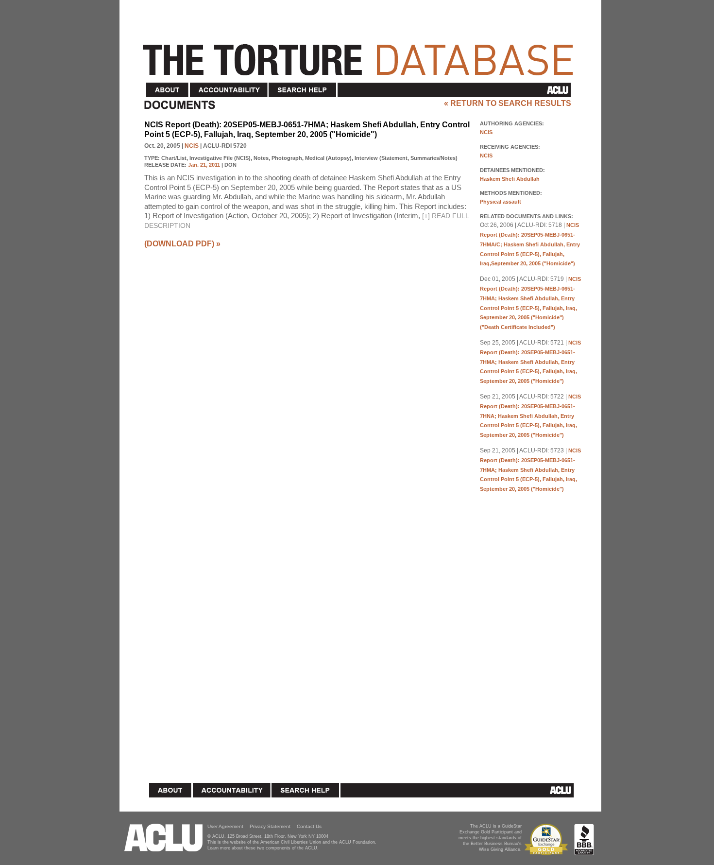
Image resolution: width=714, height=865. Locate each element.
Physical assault (500, 202)
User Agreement (225, 826)
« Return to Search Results (507, 103)
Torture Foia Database (361, 54)
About (167, 90)
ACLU (456, 90)
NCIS (192, 145)
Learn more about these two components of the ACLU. (263, 848)
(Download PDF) (179, 244)
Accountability (229, 90)
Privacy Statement (270, 826)
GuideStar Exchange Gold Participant (548, 839)
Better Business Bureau (584, 839)
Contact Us (309, 826)
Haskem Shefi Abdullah (510, 179)
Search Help (303, 90)
